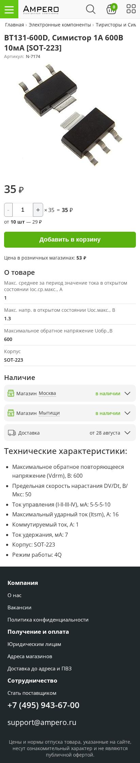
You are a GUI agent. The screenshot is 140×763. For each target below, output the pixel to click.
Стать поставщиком (31, 692)
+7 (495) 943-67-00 (43, 704)
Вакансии (19, 607)
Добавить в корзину (70, 239)
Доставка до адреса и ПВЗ (39, 668)
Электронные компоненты (60, 24)
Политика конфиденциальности (48, 619)
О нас (14, 595)
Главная (15, 24)
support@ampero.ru (41, 722)
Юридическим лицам (34, 644)
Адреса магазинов (29, 656)
